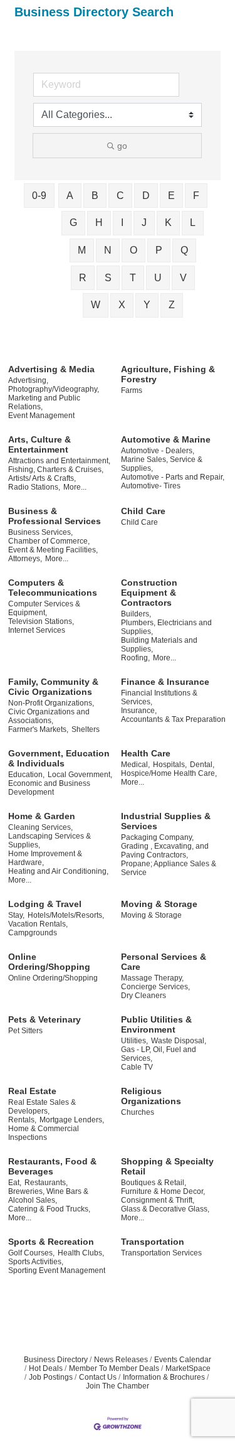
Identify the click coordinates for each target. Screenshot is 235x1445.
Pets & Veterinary (44, 1019)
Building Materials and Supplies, (159, 644)
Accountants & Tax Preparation (173, 719)
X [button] (121, 304)
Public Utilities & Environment (156, 1024)
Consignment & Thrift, (157, 1200)
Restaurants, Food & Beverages (52, 1166)
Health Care (145, 753)
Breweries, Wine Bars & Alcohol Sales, (48, 1196)
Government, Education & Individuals (59, 758)
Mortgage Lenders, (71, 1119)
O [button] (133, 250)
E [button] (171, 195)
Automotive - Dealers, (157, 450)
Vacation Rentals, (38, 924)
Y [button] (147, 304)
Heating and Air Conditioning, (58, 871)
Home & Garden (41, 816)
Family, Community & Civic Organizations (53, 687)
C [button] (120, 195)
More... (74, 487)
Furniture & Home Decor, (163, 1191)
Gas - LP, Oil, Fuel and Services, (158, 1054)
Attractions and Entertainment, (59, 460)
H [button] (99, 222)
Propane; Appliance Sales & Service (168, 868)
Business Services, (40, 532)
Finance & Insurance (165, 682)
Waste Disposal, (178, 1040)
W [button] (95, 304)
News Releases (121, 1359)
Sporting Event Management (56, 1270)
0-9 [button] (39, 195)
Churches (137, 1112)
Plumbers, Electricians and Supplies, (166, 627)
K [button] (168, 222)
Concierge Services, (155, 986)
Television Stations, (41, 621)
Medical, (135, 764)
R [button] (82, 277)
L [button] (193, 222)
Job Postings (51, 1377)
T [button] (133, 277)
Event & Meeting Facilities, (53, 549)
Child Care (143, 511)
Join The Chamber (117, 1386)
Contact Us (98, 1377)
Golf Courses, (31, 1253)
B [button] (94, 195)
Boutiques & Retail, (153, 1182)
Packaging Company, (157, 837)
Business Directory (56, 1359)
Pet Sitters (25, 1030)
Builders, (136, 614)
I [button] (122, 222)
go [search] (122, 146)
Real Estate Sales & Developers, (42, 1106)
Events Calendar (182, 1359)
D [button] (146, 195)
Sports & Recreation (51, 1242)
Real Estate (32, 1091)
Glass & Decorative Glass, (165, 1209)
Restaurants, (46, 1182)
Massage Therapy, (152, 978)
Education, (26, 774)
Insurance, (139, 710)
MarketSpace (188, 1368)
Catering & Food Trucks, (49, 1209)
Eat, (14, 1182)
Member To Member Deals (114, 1368)
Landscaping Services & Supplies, (49, 840)
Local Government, (80, 774)
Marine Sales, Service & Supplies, (161, 464)
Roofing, (135, 657)
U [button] (158, 277)
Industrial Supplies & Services (166, 821)
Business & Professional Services (54, 516)
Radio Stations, (34, 487)
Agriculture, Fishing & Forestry (168, 374)
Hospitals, (170, 764)
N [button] (108, 250)
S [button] (108, 277)
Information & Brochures (164, 1377)
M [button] (82, 250)
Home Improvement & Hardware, (45, 858)
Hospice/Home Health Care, (169, 773)
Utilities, (134, 1040)
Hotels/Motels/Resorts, (66, 915)
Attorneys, (25, 558)
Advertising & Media (51, 369)
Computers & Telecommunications (52, 587)
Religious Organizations (151, 1096)
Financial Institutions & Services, (159, 697)
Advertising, (28, 380)
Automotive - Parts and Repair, (172, 477)
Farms (131, 390)
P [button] (158, 250)
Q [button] (184, 250)
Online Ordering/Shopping (49, 962)
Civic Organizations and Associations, (49, 716)
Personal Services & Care (163, 962)
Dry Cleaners (143, 995)
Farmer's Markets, (38, 729)
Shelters (85, 729)
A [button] (69, 195)
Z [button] (172, 304)
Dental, (202, 764)
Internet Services (36, 630)
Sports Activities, (35, 1261)
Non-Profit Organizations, (51, 703)
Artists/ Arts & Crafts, (42, 478)
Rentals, (22, 1119)
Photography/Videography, (53, 389)
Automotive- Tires (150, 485)
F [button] (196, 195)
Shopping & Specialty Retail (167, 1166)
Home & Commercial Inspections (43, 1133)
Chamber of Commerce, (49, 541)
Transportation (152, 1242)
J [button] (144, 222)
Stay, (16, 915)
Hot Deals (46, 1368)
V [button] (183, 277)
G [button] (73, 222)
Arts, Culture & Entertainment (39, 444)
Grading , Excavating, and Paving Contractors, (165, 850)
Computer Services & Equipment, (44, 608)
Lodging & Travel (44, 904)
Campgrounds (32, 932)
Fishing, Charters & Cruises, (55, 469)
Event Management (41, 415)
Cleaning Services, (40, 827)
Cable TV (137, 1067)
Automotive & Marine (166, 439)
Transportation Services (161, 1253)
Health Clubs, (81, 1253)
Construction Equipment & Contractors (149, 592)
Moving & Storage (159, 904)
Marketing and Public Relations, (44, 402)
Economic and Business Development (49, 788)
